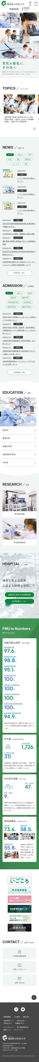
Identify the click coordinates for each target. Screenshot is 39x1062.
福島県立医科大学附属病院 (19, 595)
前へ (2, 103)
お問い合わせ (20, 983)
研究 (10, 159)
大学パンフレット (19, 969)
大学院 (5, 462)
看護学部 (13, 297)
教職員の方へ (19, 1023)
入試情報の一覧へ (19, 372)
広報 (25, 164)
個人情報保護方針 (22, 1027)
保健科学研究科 (26, 307)
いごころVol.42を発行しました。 (26, 179)
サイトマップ (18, 1030)
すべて (10, 155)
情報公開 (26, 1017)
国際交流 (28, 159)
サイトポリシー (9, 1027)
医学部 (30, 293)
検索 (30, 5)
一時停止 (34, 129)
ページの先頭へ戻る (34, 997)
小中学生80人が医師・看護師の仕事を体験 (18, 234)
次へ (36, 103)
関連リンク (7, 1030)
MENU (36, 5)
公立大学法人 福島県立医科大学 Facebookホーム (16, 1009)
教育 (29, 155)
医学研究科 (27, 302)
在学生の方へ (21, 1021)
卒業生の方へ (8, 1023)
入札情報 (17, 1017)
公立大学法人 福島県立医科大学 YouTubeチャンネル (23, 1009)
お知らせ (20, 155)
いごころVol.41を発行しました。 (26, 195)
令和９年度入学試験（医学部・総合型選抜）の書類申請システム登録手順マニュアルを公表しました (19, 330)
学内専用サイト (9, 1021)
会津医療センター (19, 601)
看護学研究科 (11, 307)
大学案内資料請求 (19, 956)
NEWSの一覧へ (19, 273)
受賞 (18, 159)
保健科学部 (25, 297)
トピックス (15, 164)
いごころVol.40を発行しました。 (26, 211)
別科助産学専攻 (13, 302)
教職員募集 (7, 1017)
